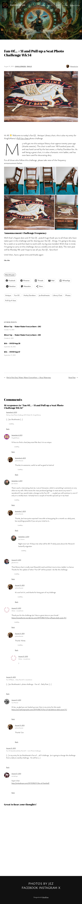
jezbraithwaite (19, 461)
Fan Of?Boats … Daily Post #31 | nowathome (19, 680)
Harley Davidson (30, 295)
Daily (29, 66)
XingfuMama (15, 438)
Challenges (20, 66)
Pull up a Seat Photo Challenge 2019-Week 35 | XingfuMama (23, 415)
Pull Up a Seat (23, 138)
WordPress (45, 897)
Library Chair (57, 295)
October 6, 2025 (8, 338)
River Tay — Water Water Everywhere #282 (22, 326)
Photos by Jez (17, 5)
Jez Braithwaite (44, 295)
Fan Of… (17, 295)
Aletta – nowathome (17, 611)
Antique (8, 295)
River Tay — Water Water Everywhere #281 (22, 335)
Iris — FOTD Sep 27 (12, 352)
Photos (67, 295)
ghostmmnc (15, 562)
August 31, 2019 (16, 560)
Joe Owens (15, 483)
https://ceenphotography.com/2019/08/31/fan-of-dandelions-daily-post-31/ (39, 709)
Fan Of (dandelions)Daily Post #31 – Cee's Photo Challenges (23, 751)
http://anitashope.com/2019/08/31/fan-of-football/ (30, 783)
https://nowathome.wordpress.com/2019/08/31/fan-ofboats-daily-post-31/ (39, 617)
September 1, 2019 (17, 481)
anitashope (15, 776)
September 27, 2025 (10, 355)
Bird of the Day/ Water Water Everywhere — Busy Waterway (29, 377)
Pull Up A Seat (10, 300)
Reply (8, 429)
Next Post (71, 377)
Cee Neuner (15, 702)
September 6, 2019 (11, 412)
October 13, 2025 (9, 330)
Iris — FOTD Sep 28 (12, 343)
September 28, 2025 (10, 347)
